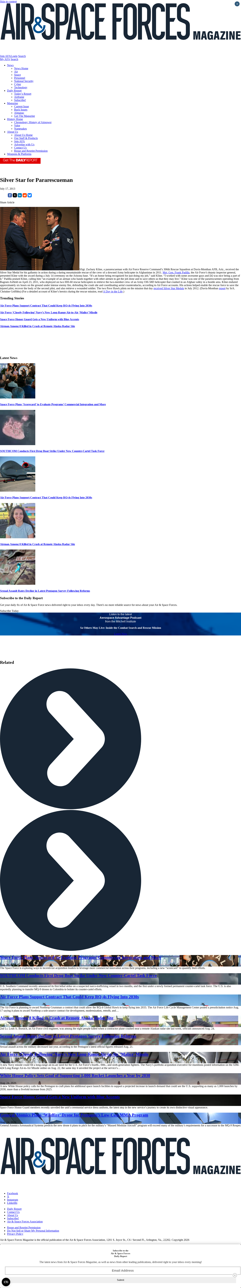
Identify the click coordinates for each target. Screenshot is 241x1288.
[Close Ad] (235, 1275)
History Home (15, 119)
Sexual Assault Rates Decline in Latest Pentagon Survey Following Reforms (45, 590)
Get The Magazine (24, 115)
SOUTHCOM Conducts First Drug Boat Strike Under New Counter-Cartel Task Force (52, 451)
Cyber (17, 84)
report (222, 288)
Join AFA (5, 56)
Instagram (12, 1199)
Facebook (12, 1193)
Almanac (19, 112)
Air (16, 71)
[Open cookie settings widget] (6, 1282)
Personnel (19, 77)
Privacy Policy (15, 1233)
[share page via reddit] (25, 196)
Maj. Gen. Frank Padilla (176, 272)
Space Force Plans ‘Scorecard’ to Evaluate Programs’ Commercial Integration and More (53, 404)
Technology (20, 87)
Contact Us (20, 147)
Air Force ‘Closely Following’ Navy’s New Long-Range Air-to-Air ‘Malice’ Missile (74, 1054)
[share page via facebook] (10, 196)
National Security (24, 81)
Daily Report (14, 90)
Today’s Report (22, 93)
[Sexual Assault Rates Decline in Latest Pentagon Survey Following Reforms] (17, 583)
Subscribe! (20, 100)
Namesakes (20, 128)
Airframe (19, 96)
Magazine (12, 103)
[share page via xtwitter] (15, 196)
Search (22, 56)
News (10, 65)
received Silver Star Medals (168, 288)
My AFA (5, 59)
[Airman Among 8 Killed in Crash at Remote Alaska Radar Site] (17, 537)
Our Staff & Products (26, 138)
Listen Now (120, 633)
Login (14, 56)
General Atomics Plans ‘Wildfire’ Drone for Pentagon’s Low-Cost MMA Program (74, 1115)
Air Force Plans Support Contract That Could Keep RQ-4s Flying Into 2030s (46, 497)
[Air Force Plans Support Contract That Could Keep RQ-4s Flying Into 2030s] (17, 490)
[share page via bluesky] (30, 196)
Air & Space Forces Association (25, 1221)
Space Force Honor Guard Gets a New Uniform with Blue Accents (60, 1096)
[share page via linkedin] (20, 196)
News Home (21, 68)
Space (17, 74)
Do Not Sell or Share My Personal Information (33, 1230)
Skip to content (8, 1)
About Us (12, 131)
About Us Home (23, 134)
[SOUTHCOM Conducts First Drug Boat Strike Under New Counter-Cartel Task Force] (17, 444)
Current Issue (21, 106)
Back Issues (20, 109)
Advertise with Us (24, 144)
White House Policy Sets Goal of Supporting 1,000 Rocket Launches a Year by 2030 (75, 1075)
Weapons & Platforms (19, 153)
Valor (17, 125)
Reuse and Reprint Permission (31, 150)
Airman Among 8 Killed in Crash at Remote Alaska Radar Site (37, 544)
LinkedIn (12, 1202)
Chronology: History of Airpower (33, 122)
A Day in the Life (113, 291)
